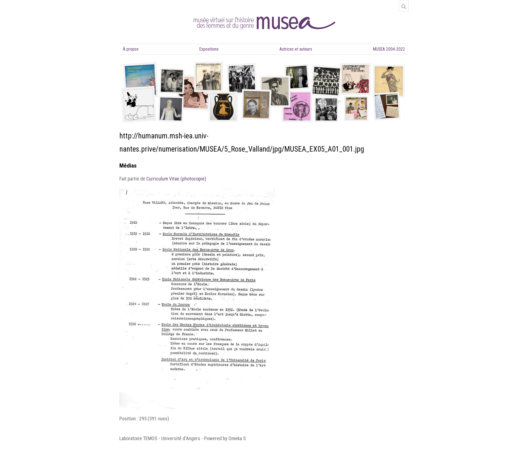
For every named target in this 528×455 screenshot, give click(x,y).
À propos (131, 49)
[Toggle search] (404, 7)
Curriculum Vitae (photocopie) (176, 179)
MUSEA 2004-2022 (389, 49)
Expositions (209, 49)
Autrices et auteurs (295, 49)
